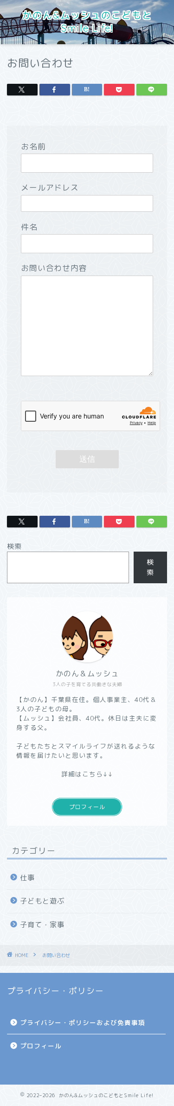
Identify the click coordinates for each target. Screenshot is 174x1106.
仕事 (27, 878)
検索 (14, 546)
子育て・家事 (42, 925)
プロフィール (87, 807)
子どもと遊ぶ (42, 901)
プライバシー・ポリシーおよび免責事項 (82, 1022)
